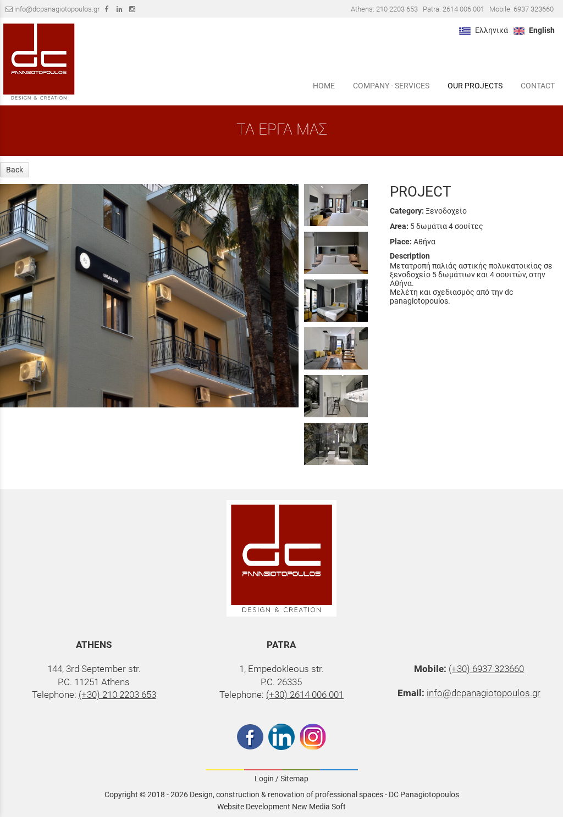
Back (14, 169)
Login (264, 778)
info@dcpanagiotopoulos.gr (483, 692)
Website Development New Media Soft (281, 806)
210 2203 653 (397, 9)
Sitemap (294, 778)
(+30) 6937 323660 (486, 668)
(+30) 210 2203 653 (117, 694)
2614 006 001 (463, 9)
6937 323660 (534, 9)
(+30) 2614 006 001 (305, 694)
